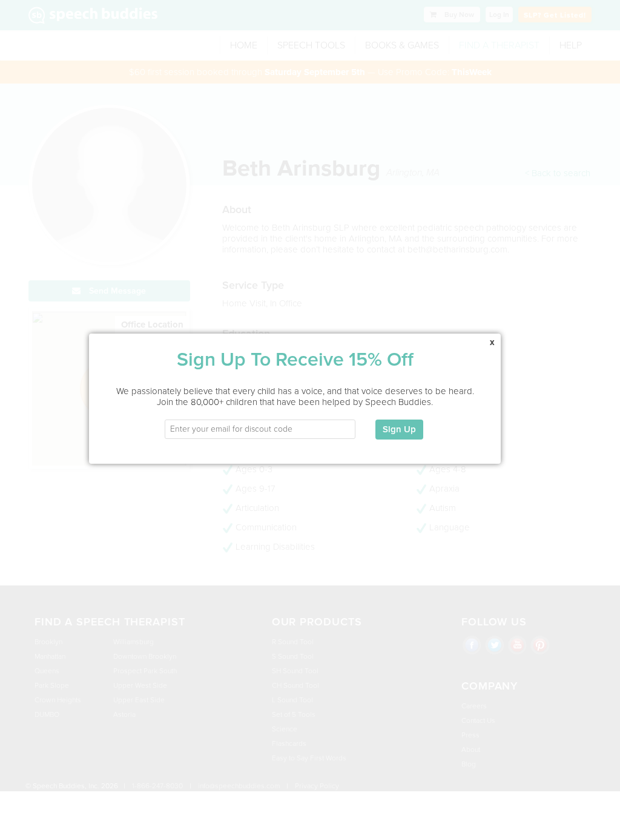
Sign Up (399, 429)
